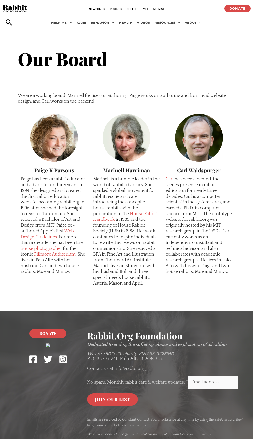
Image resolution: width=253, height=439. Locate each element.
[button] (237, 8)
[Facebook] (33, 359)
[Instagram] (63, 359)
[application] (70, 23)
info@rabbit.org (130, 368)
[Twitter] (48, 359)
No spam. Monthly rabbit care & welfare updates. (137, 382)
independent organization (121, 434)
